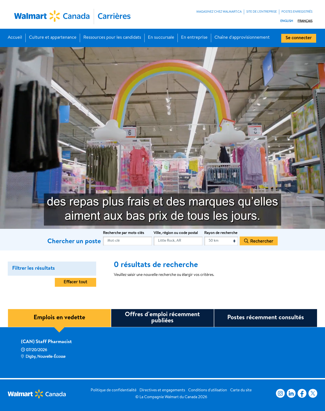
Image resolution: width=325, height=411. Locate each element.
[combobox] (178, 241)
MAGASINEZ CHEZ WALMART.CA (219, 11)
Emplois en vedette (59, 318)
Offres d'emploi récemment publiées (162, 318)
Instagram (280, 393)
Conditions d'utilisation (207, 390)
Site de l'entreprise (261, 11)
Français (305, 21)
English (286, 21)
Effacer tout (75, 282)
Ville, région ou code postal (176, 233)
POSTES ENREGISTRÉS (296, 11)
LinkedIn (291, 393)
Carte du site (241, 390)
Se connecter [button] (299, 38)
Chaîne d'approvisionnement (242, 38)
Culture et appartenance (52, 38)
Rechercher (261, 241)
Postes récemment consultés (265, 318)
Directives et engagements (162, 390)
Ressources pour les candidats (112, 38)
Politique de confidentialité (113, 390)
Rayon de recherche (220, 233)
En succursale (161, 38)
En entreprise (194, 38)
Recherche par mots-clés (123, 233)
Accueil (15, 38)
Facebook (301, 393)
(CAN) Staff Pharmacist (46, 342)
